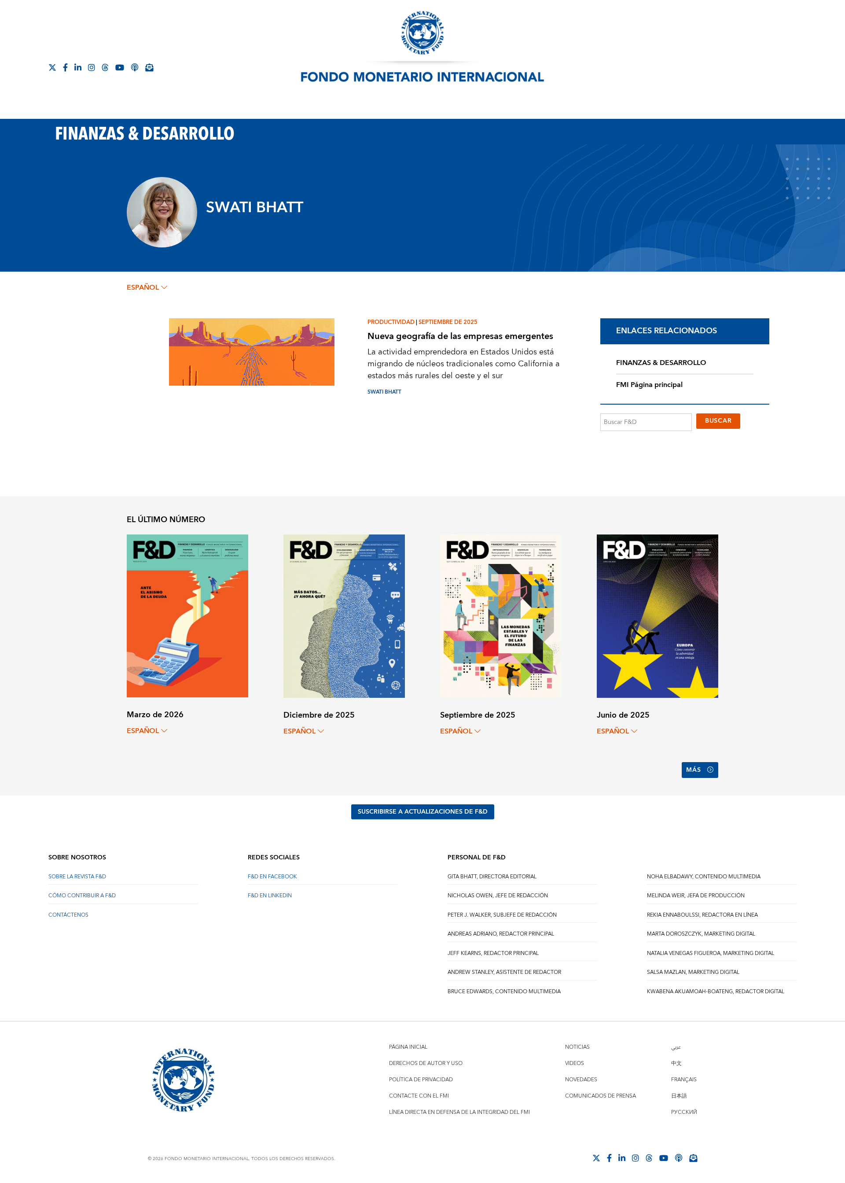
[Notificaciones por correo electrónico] (149, 67)
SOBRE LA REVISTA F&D (77, 876)
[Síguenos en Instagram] (91, 67)
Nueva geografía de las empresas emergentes (460, 336)
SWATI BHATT (384, 392)
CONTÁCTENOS (68, 915)
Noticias (577, 1047)
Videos (574, 1063)
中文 (676, 1063)
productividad (391, 322)
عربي (676, 1047)
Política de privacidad (421, 1079)
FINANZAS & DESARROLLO (661, 363)
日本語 (679, 1096)
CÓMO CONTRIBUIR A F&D (82, 895)
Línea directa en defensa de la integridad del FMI (459, 1112)
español (143, 287)
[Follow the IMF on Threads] (105, 67)
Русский (684, 1112)
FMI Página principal (649, 385)
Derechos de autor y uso (426, 1063)
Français (684, 1079)
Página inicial (408, 1047)
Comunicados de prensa (600, 1096)
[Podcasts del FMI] (135, 67)
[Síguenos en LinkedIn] (77, 67)
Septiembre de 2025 (448, 322)
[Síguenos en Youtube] (119, 67)
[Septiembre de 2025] (501, 616)
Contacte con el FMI (419, 1096)
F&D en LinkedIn (270, 895)
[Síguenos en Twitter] (52, 67)
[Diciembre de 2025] (344, 616)
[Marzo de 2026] (187, 615)
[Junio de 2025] (657, 616)
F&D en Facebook (272, 876)
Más (693, 770)
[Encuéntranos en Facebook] (65, 67)
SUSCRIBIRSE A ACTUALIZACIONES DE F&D (423, 812)
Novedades (581, 1079)
